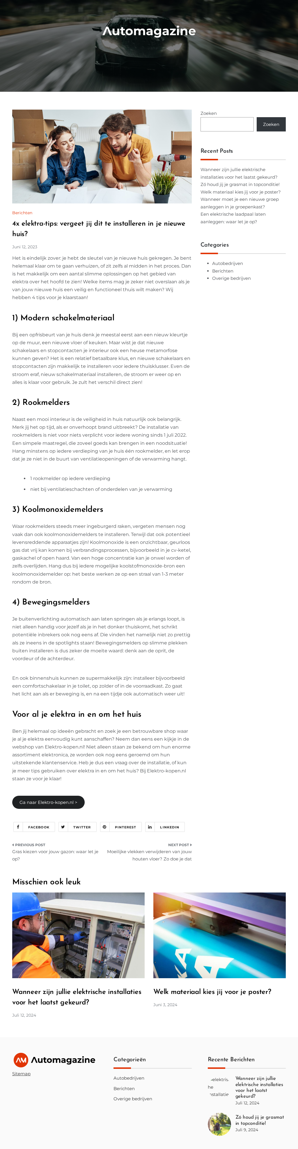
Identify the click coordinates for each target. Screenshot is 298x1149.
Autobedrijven (227, 263)
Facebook (38, 827)
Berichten (22, 212)
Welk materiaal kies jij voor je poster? (241, 192)
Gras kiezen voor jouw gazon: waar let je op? (55, 855)
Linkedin (169, 827)
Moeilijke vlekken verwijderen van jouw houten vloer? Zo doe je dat (149, 855)
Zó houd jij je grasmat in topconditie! (240, 184)
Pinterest (125, 827)
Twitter (82, 827)
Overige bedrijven (231, 278)
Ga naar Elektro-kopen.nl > (48, 802)
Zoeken (209, 113)
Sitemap (21, 1073)
